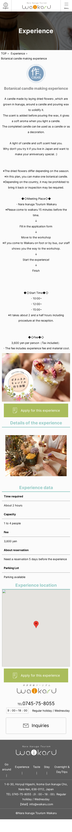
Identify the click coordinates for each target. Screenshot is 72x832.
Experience (18, 53)
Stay (47, 766)
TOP (4, 53)
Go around (6, 767)
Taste (36, 766)
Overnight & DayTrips (62, 769)
